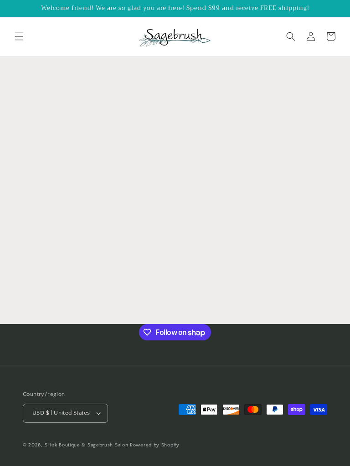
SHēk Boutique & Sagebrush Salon (87, 445)
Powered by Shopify (155, 445)
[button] (19, 36)
